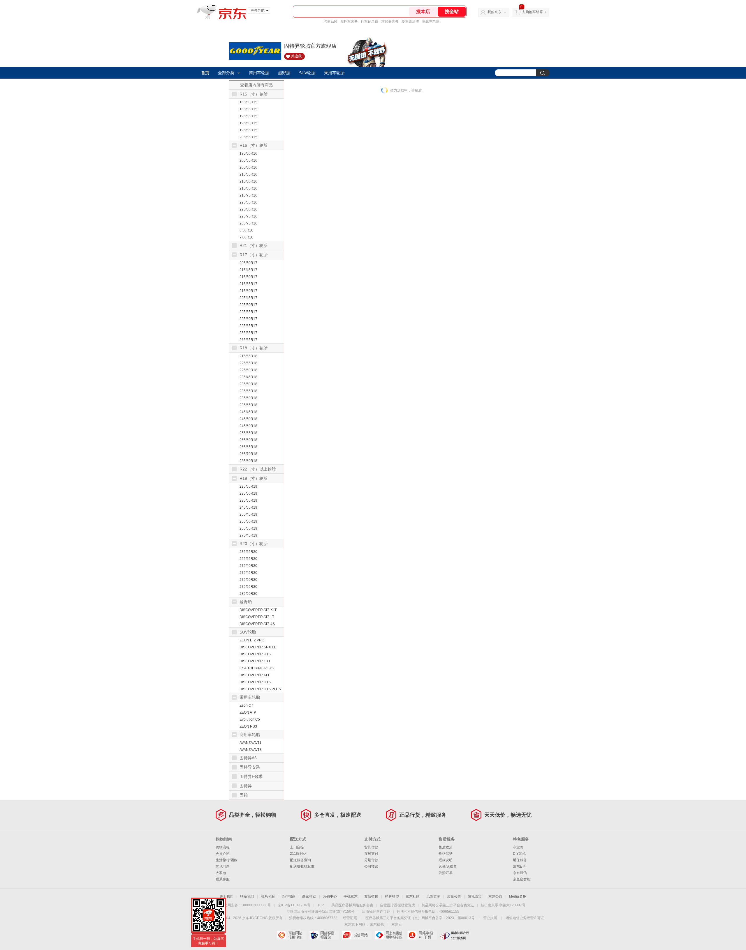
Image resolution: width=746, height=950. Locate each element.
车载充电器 (430, 22)
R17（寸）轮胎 (254, 254)
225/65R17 (248, 326)
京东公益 (495, 896)
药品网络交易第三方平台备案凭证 (448, 905)
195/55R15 (248, 116)
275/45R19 (248, 535)
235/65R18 (248, 405)
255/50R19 (248, 521)
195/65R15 (248, 130)
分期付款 (371, 860)
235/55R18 (248, 391)
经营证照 (350, 918)
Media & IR (518, 896)
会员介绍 (223, 854)
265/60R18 (248, 440)
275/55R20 (248, 587)
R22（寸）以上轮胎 (258, 469)
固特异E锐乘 (251, 776)
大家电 (221, 873)
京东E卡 (519, 866)
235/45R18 (248, 377)
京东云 (396, 924)
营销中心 (330, 896)
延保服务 (520, 860)
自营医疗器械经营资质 (397, 905)
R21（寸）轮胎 (254, 245)
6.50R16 (246, 230)
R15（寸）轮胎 (254, 94)
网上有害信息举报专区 (389, 935)
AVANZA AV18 (251, 750)
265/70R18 (248, 454)
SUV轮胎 (307, 72)
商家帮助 (309, 896)
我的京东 (495, 12)
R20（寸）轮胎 (254, 543)
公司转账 (371, 866)
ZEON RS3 (248, 726)
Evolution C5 (250, 719)
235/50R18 (248, 384)
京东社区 (413, 896)
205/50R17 (248, 263)
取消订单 (446, 873)
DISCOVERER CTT (255, 661)
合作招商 (288, 896)
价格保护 (446, 854)
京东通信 (520, 873)
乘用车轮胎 (334, 72)
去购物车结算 (532, 12)
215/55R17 (248, 284)
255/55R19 (248, 528)
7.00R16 (246, 237)
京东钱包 (377, 924)
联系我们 (247, 896)
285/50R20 (248, 594)
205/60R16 (248, 167)
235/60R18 (248, 398)
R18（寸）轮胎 (254, 348)
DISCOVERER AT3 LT (257, 617)
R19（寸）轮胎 (254, 478)
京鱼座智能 (521, 879)
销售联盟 (392, 896)
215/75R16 (248, 195)
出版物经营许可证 (376, 912)
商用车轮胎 (259, 72)
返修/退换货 (448, 866)
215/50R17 (248, 277)
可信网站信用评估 (292, 935)
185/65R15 (248, 109)
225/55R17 (248, 312)
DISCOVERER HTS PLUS (260, 689)
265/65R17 (248, 340)
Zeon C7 (246, 705)
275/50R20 (248, 580)
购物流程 (223, 847)
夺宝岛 (518, 847)
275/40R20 (248, 566)
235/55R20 (248, 552)
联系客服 (223, 879)
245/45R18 (248, 412)
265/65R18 (248, 447)
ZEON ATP (248, 712)
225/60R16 (248, 209)
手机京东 (351, 896)
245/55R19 (248, 507)
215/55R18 (248, 356)
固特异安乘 (250, 767)
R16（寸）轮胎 (254, 145)
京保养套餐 (390, 22)
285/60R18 (248, 461)
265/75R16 (248, 223)
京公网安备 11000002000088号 (246, 905)
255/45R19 (248, 514)
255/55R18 (248, 433)
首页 (205, 72)
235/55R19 (248, 500)
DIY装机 (519, 854)
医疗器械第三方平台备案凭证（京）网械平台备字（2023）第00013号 (420, 918)
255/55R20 (248, 559)
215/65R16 (248, 188)
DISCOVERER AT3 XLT (258, 610)
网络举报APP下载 (422, 935)
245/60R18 (248, 426)
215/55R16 (248, 174)
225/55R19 (248, 486)
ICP (321, 905)
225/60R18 (248, 370)
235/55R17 (248, 333)
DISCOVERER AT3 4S (257, 624)
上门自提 (297, 847)
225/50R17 (248, 305)
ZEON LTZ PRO (252, 640)
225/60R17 (248, 319)
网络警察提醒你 (324, 935)
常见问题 (223, 866)
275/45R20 (248, 573)
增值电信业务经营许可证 (525, 918)
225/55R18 (248, 363)
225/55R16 (248, 202)
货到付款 (371, 847)
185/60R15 (248, 102)
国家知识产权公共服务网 (455, 935)
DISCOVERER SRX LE (258, 647)
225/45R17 (248, 298)
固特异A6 (248, 758)
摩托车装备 (349, 22)
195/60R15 (248, 123)
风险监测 (433, 896)
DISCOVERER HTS (255, 682)
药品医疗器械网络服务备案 (352, 905)
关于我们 (226, 896)
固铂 (244, 795)
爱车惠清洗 (410, 22)
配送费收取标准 (302, 866)
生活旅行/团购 (226, 860)
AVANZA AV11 (250, 743)
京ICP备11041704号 (294, 905)
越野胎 (284, 72)
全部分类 (226, 72)
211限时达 (298, 854)
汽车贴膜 (330, 22)
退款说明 (446, 860)
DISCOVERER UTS (255, 654)
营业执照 (490, 918)
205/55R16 (248, 160)
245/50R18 (248, 419)
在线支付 (371, 854)
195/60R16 (248, 153)
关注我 (296, 56)
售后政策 (446, 847)
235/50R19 (248, 493)
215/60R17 (248, 291)
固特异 (246, 785)
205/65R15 (248, 137)
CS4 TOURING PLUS (257, 668)
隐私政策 (475, 896)
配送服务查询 (300, 860)
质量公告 (454, 896)
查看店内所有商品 (256, 85)
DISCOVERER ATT (255, 675)
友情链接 (371, 896)
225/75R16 (248, 216)
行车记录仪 (369, 22)
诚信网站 (357, 935)
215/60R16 (248, 181)
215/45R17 (248, 270)
